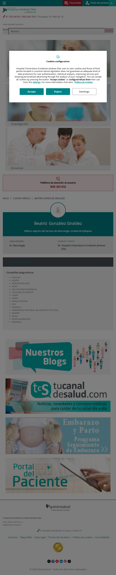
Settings (84, 91)
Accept (32, 91)
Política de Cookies (83, 82)
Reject (58, 91)
